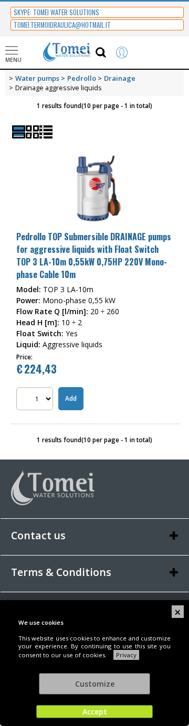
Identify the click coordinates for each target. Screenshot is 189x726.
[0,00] (170, 52)
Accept (94, 712)
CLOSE (178, 611)
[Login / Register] (132, 52)
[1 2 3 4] (36, 400)
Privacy (126, 655)
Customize (94, 684)
